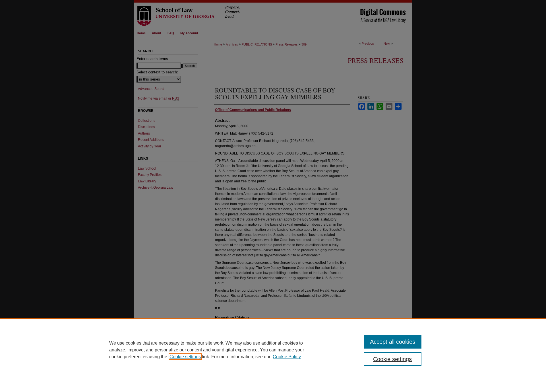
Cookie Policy (287, 356)
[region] (273, 349)
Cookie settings (185, 356)
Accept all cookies (392, 342)
